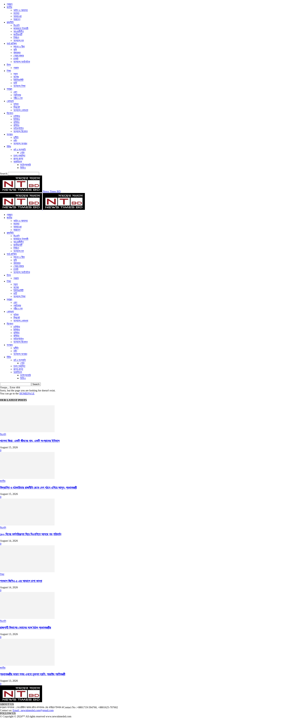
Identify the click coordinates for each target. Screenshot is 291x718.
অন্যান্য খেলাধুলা (20, 110)
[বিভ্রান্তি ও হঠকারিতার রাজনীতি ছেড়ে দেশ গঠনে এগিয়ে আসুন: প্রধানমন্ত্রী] (27, 478)
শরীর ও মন (18, 98)
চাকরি (15, 58)
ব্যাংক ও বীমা (19, 46)
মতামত (16, 13)
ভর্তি (15, 82)
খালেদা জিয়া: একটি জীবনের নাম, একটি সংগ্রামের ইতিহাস (30, 441)
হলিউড (16, 122)
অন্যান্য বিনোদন (20, 131)
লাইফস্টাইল (18, 128)
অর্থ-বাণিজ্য (12, 43)
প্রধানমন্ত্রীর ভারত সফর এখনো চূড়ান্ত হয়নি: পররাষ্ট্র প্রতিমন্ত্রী (32, 674)
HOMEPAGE (27, 393)
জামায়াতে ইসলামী (20, 28)
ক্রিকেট (16, 107)
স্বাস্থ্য (9, 88)
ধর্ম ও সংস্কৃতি (19, 149)
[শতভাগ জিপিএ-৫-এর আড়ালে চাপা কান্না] (27, 571)
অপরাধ (10, 134)
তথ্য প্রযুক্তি (19, 155)
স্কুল (15, 73)
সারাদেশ (16, 19)
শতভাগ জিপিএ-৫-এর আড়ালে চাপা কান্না (21, 581)
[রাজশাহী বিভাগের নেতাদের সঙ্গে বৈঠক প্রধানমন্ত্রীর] (27, 618)
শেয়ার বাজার (18, 55)
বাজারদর (16, 52)
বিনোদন (10, 113)
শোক (22, 152)
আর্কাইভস (17, 161)
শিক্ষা (9, 70)
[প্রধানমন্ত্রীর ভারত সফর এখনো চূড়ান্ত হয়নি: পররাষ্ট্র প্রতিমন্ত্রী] (27, 664)
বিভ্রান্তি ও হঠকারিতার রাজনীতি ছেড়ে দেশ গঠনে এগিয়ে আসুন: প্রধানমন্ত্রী (38, 487)
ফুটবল (16, 104)
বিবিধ (9, 146)
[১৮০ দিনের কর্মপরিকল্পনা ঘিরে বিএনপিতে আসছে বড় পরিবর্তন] (27, 524)
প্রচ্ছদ (9, 4)
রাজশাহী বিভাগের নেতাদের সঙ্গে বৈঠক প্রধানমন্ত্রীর (25, 627)
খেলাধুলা (10, 101)
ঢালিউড (16, 116)
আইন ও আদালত (20, 10)
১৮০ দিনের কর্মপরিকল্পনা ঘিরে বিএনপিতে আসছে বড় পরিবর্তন (30, 534)
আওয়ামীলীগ (18, 31)
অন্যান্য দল (18, 40)
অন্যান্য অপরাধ (20, 143)
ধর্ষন (15, 140)
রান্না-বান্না (18, 158)
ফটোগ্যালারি (25, 164)
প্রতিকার (17, 95)
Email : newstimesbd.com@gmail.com (33, 710)
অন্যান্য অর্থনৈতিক (21, 61)
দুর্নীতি (16, 137)
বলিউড (16, 125)
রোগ (15, 92)
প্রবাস (16, 67)
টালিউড (16, 119)
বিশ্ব (9, 64)
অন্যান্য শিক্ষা (19, 85)
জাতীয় (9, 7)
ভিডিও (23, 167)
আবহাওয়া (17, 16)
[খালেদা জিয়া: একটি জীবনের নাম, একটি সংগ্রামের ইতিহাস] (27, 431)
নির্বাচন (16, 37)
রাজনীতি (10, 22)
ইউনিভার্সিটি (18, 79)
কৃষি (15, 49)
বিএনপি (16, 25)
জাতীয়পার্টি (17, 34)
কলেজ (16, 76)
